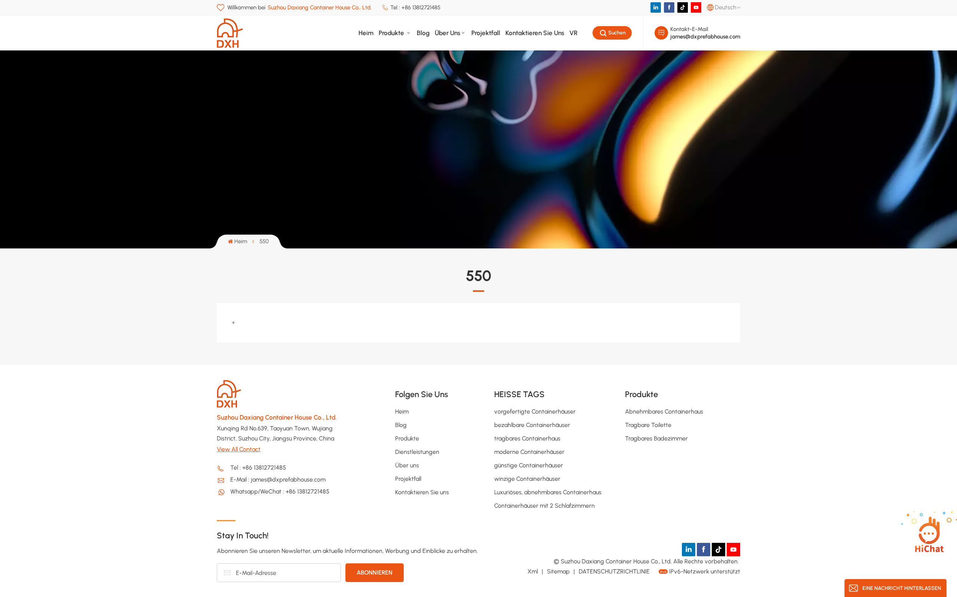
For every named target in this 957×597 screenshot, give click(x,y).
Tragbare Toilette (648, 425)
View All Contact (239, 449)
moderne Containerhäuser (529, 451)
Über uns (447, 33)
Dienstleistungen (417, 451)
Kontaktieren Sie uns (534, 33)
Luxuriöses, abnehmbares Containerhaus (547, 492)
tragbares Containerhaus (527, 438)
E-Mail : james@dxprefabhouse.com (278, 479)
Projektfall (485, 33)
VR (573, 33)
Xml (532, 571)
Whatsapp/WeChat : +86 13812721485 (279, 491)
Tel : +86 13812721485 (415, 7)
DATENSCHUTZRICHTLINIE (614, 571)
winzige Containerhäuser (527, 478)
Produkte (392, 33)
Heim (366, 33)
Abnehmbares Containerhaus (664, 411)
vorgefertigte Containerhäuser (535, 411)
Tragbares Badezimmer (656, 438)
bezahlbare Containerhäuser (532, 425)
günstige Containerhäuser (528, 465)
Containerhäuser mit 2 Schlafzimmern (544, 505)
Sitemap (559, 571)
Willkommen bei (299, 7)
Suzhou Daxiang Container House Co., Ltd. (277, 417)
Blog (423, 33)
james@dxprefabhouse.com (705, 36)
